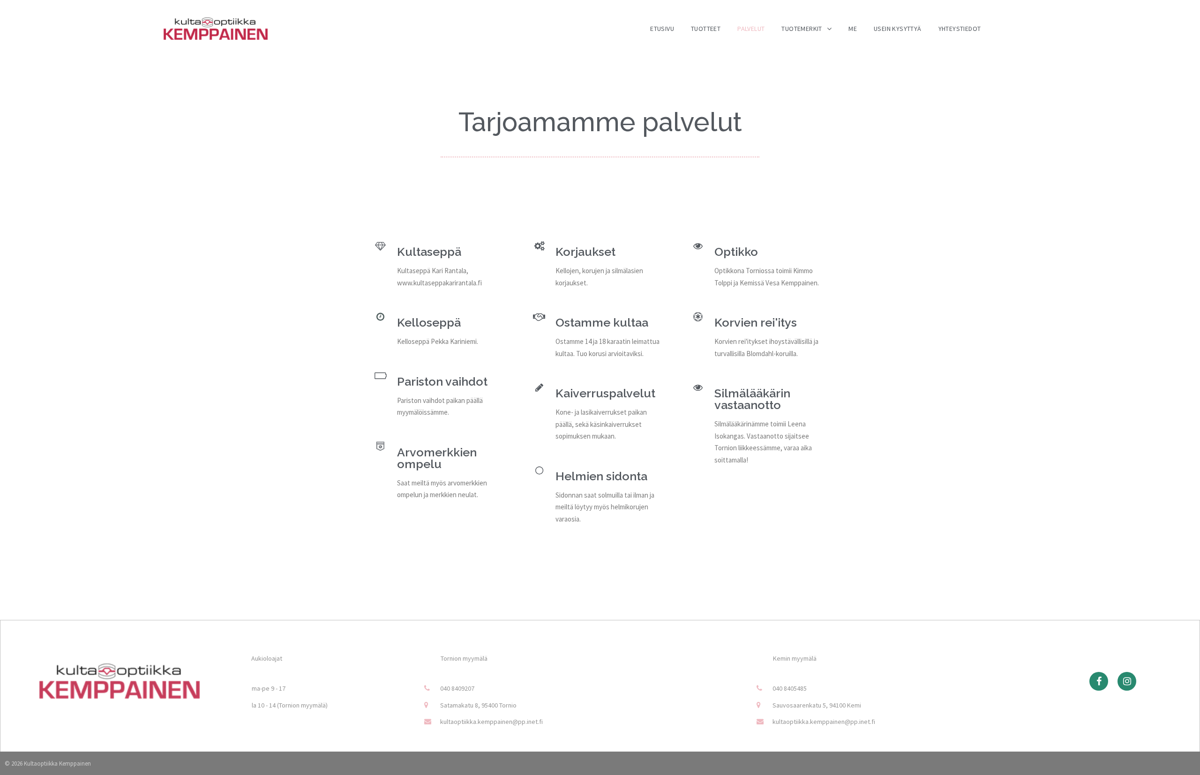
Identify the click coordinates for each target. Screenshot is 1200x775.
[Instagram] (1127, 681)
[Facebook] (1098, 681)
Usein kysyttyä (898, 28)
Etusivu (662, 28)
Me (852, 28)
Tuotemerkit (801, 28)
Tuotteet (705, 28)
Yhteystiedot (959, 28)
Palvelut (751, 28)
